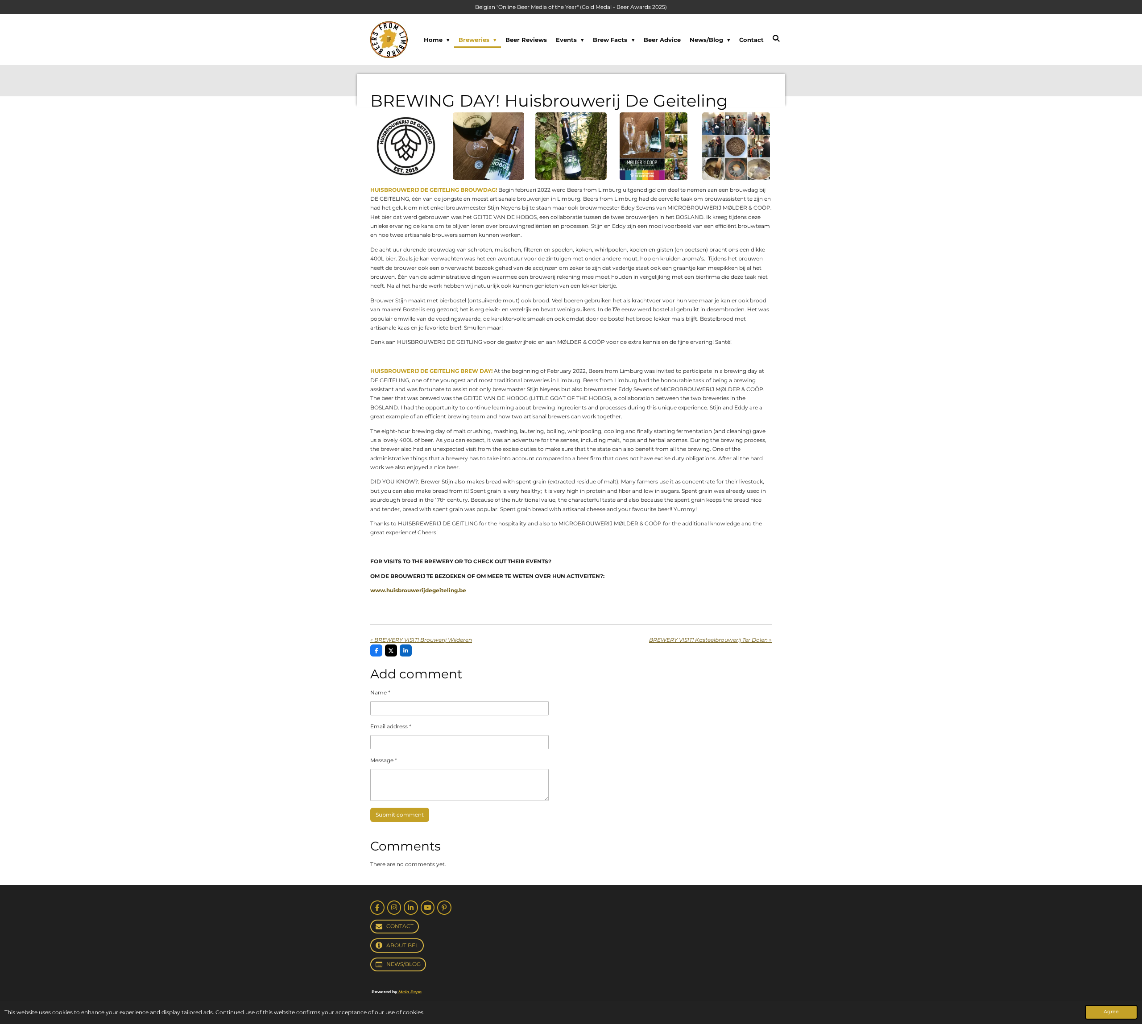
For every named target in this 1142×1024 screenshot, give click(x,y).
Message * (383, 760)
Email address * (390, 726)
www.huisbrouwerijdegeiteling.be (418, 590)
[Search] (776, 38)
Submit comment (400, 814)
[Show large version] (406, 146)
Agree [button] (1111, 1012)
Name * (380, 692)
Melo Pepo (409, 991)
